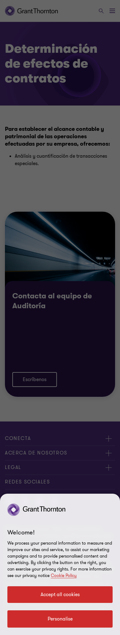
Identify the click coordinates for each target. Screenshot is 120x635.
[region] (60, 564)
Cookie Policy (64, 576)
